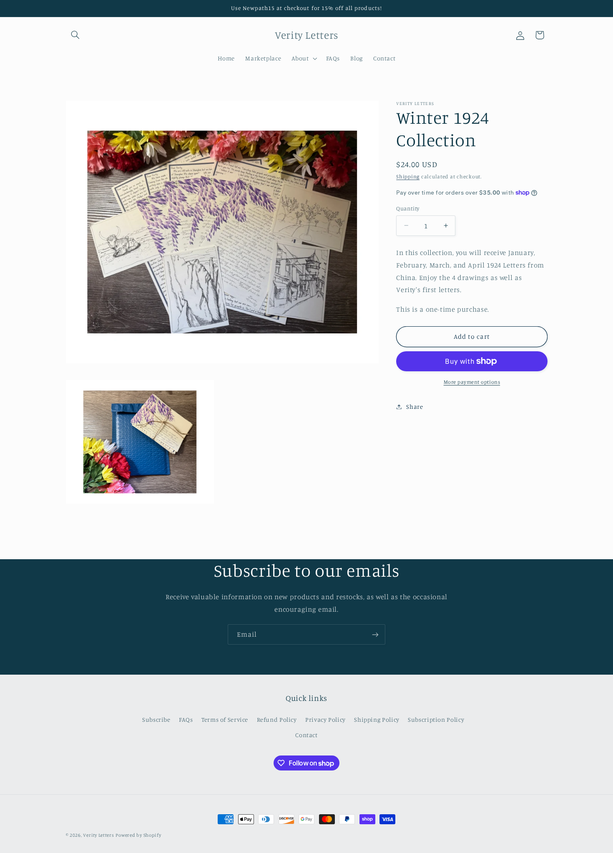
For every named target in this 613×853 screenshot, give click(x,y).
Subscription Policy (436, 719)
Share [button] (414, 406)
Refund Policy (277, 719)
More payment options (472, 382)
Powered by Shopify (138, 835)
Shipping (408, 176)
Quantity (407, 208)
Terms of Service (224, 719)
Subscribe (156, 719)
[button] (75, 35)
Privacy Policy (325, 719)
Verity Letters (98, 835)
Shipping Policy (376, 719)
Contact (306, 734)
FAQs (186, 719)
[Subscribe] (375, 634)
